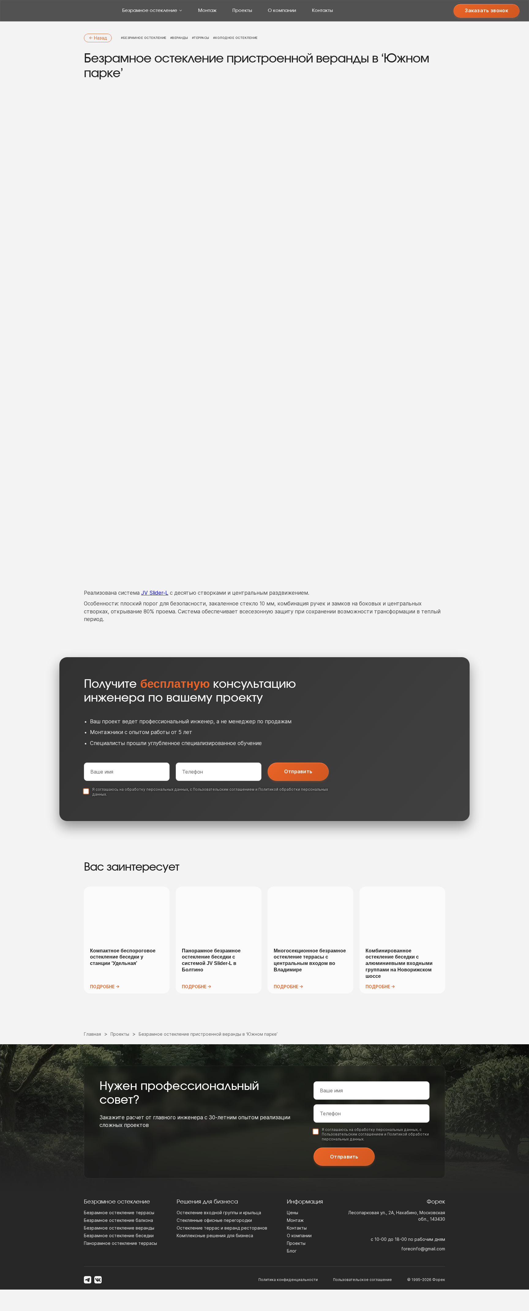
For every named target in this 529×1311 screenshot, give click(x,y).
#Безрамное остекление (144, 38)
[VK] (98, 1279)
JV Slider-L (154, 593)
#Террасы (200, 38)
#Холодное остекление (235, 38)
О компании (282, 10)
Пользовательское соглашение (362, 1279)
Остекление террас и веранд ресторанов (222, 1227)
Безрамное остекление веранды (119, 1227)
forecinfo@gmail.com (423, 1248)
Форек (438, 1279)
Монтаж (207, 10)
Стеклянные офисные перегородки (214, 1220)
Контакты (322, 10)
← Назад (98, 37)
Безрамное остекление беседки (119, 1235)
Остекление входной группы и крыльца (219, 1212)
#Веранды (179, 38)
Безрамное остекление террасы (119, 1212)
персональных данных (167, 789)
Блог (292, 1250)
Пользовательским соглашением (223, 789)
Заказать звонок (486, 10)
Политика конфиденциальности (288, 1279)
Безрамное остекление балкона (118, 1220)
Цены (292, 1212)
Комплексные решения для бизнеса (215, 1235)
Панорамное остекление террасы (120, 1243)
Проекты (242, 10)
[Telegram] (87, 1279)
